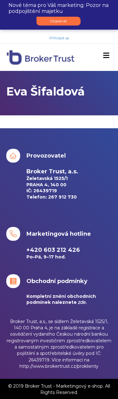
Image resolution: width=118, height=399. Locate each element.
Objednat (58, 21)
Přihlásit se (59, 38)
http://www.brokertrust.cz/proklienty (59, 366)
